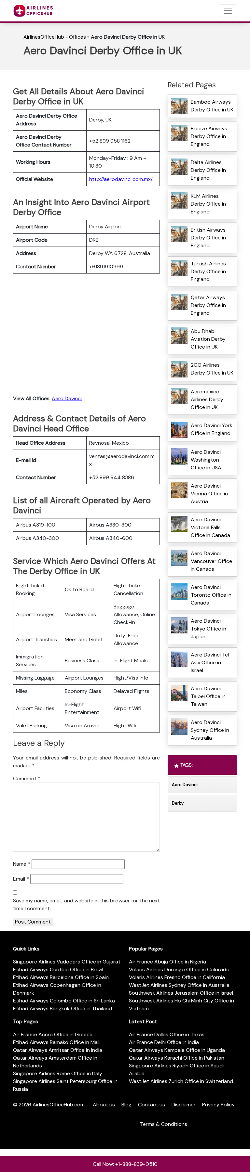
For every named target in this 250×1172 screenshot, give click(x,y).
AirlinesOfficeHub (43, 36)
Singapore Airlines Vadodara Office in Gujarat (66, 961)
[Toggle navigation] (228, 10)
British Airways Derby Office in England (208, 237)
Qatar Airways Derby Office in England (208, 305)
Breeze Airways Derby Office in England (209, 136)
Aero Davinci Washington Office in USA (206, 460)
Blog (126, 1104)
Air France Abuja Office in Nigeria (167, 961)
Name (21, 863)
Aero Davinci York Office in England (211, 429)
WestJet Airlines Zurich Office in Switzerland (181, 1081)
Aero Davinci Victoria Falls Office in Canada (210, 527)
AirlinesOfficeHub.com (59, 1104)
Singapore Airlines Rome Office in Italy (57, 1073)
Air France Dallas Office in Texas (166, 1034)
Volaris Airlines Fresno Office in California (177, 977)
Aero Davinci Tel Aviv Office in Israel (210, 662)
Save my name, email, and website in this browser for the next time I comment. (86, 904)
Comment (26, 778)
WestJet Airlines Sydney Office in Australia (179, 985)
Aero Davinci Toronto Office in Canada (211, 595)
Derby (178, 803)
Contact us (151, 1104)
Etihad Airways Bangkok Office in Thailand (62, 1008)
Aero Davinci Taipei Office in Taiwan (208, 696)
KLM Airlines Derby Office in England (208, 204)
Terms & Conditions (163, 1124)
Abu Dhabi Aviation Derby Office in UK (208, 339)
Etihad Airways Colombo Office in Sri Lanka (64, 1000)
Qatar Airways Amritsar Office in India (57, 1050)
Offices (77, 36)
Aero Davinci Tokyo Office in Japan (208, 629)
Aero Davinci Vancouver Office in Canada (211, 561)
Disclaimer (184, 1104)
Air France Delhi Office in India (164, 1042)
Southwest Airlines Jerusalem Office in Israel (181, 992)
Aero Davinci (67, 398)
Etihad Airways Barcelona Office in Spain (61, 977)
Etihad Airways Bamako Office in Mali (56, 1042)
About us (104, 1104)
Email (21, 878)
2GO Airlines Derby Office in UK (212, 369)
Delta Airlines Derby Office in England (208, 170)
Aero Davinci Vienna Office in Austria (209, 493)
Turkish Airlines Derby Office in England (208, 271)
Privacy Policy (218, 1104)
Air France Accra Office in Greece (52, 1034)
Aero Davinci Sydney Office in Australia (210, 730)
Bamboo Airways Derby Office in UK (212, 105)
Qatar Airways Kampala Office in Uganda (177, 1050)
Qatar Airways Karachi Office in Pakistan (176, 1057)
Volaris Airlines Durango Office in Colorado (179, 969)
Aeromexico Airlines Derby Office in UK (207, 399)
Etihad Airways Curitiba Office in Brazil (58, 969)
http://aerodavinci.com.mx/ (121, 179)
